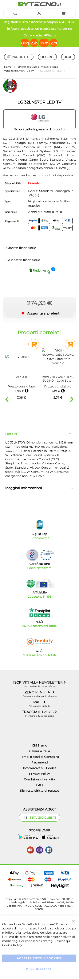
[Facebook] (49, 849)
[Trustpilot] (39, 612)
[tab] (39, 434)
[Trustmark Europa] (47, 555)
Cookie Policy (12, 945)
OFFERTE (47, 57)
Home (8, 66)
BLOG (68, 57)
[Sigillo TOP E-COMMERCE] (39, 524)
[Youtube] (30, 849)
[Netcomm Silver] (32, 555)
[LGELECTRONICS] (39, 119)
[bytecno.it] (39, 4)
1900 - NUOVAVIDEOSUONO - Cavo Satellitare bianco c (58, 379)
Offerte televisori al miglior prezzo (38, 66)
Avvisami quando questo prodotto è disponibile (38, 175)
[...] (68, 168)
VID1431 (21, 377)
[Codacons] (39, 583)
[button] (39, 313)
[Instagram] (39, 849)
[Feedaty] (39, 641)
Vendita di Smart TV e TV (19, 70)
